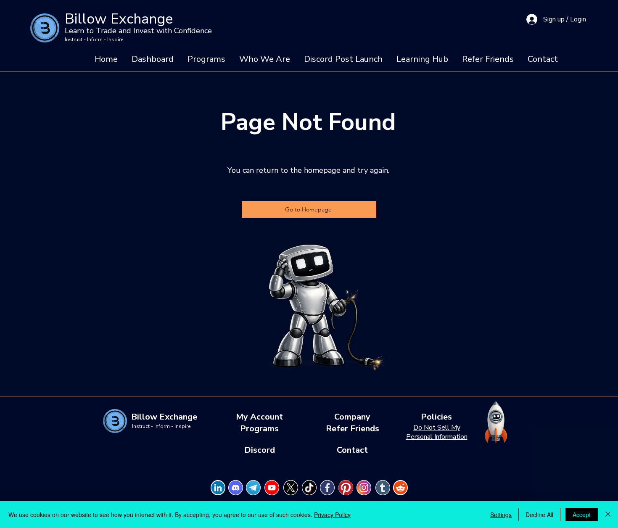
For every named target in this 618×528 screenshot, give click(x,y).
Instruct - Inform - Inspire (94, 39)
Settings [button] (501, 514)
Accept (582, 514)
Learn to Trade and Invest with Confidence (138, 31)
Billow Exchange (119, 19)
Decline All (539, 514)
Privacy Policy (332, 514)
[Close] (608, 514)
